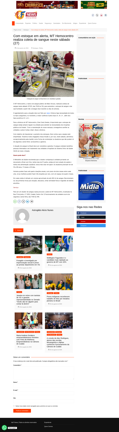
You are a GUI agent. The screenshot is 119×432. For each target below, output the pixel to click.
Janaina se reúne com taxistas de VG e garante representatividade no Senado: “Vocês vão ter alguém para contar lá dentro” (28, 299)
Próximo (67, 230)
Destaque (35, 48)
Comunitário (20, 332)
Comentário (17, 365)
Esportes (28, 23)
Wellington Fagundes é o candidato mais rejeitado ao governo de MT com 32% (57, 260)
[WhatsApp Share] (15, 201)
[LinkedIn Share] (27, 201)
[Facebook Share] (19, 201)
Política (34, 23)
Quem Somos (92, 23)
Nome (15, 382)
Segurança (48, 23)
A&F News (14, 422)
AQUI (48, 113)
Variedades (56, 23)
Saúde (41, 23)
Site (14, 398)
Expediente (82, 23)
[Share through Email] (31, 201)
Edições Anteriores (91, 160)
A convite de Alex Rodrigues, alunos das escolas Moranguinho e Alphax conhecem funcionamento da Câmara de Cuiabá (58, 342)
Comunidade (20, 23)
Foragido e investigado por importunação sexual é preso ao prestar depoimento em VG (28, 263)
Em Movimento (66, 23)
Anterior (19, 230)
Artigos (75, 23)
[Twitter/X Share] (23, 201)
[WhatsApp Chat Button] (4, 427)
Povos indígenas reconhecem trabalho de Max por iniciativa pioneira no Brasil (58, 299)
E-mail (15, 390)
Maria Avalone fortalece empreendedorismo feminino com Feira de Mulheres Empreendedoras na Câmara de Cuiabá (27, 339)
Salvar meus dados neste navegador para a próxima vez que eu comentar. (37, 406)
